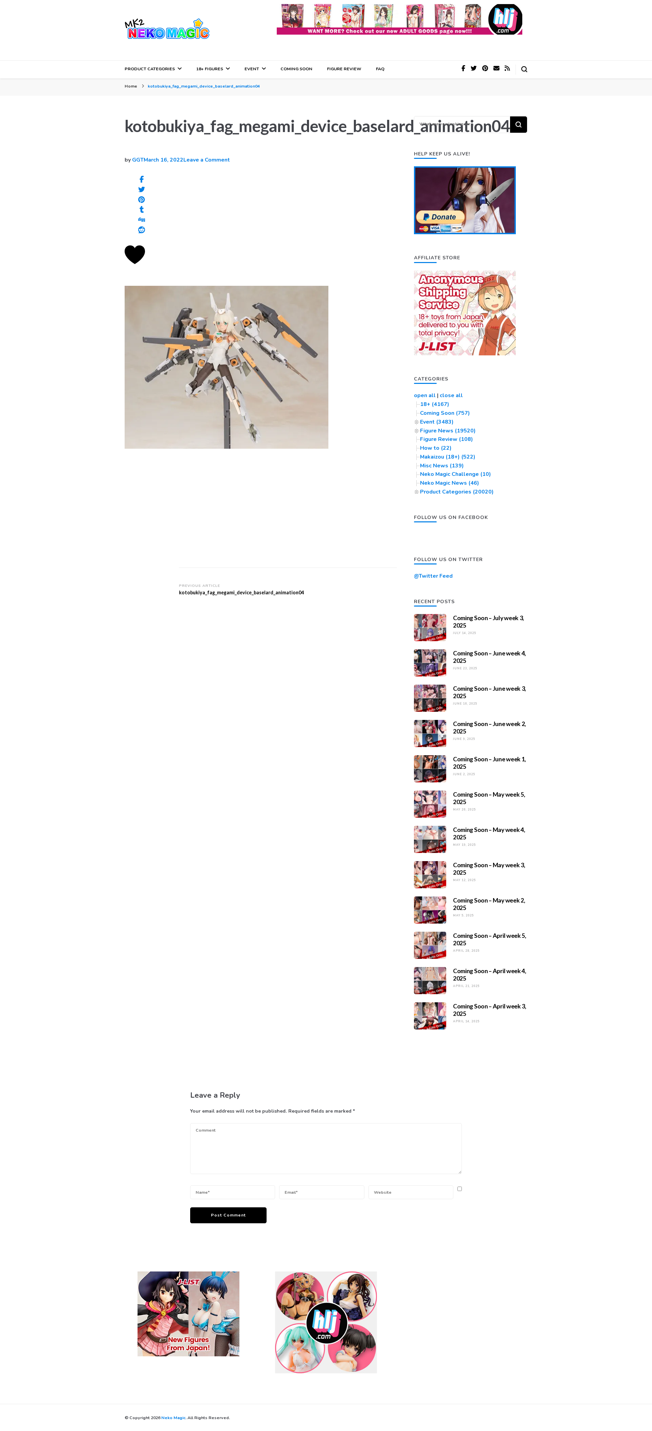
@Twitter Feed (433, 576)
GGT (138, 160)
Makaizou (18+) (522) (447, 457)
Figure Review (344, 69)
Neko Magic (173, 1417)
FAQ (380, 69)
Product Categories (150, 69)
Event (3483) (437, 422)
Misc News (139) (442, 465)
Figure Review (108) (446, 439)
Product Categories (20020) (457, 492)
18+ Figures (209, 69)
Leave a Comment (206, 160)
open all (425, 395)
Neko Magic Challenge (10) (455, 474)
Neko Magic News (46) (449, 483)
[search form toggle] (524, 69)
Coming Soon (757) (445, 413)
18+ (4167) (434, 404)
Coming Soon (296, 69)
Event (251, 69)
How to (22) (436, 448)
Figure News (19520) (448, 430)
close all (451, 395)
